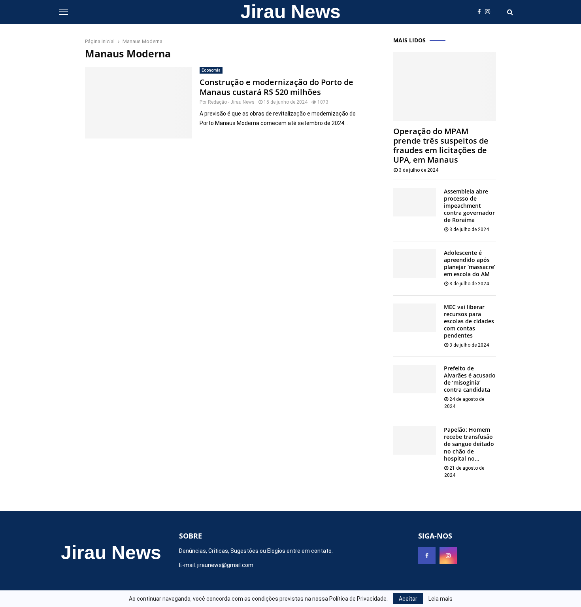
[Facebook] (481, 12)
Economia (211, 70)
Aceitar (408, 599)
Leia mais (440, 598)
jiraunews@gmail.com (225, 565)
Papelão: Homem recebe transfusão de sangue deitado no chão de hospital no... (469, 444)
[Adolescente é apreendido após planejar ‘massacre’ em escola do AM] (414, 263)
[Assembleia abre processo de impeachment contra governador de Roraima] (414, 202)
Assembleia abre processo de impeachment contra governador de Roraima (469, 206)
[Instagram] (489, 12)
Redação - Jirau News (231, 102)
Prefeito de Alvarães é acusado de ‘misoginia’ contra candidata (470, 378)
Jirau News (290, 11)
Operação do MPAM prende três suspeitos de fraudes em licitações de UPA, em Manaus (441, 145)
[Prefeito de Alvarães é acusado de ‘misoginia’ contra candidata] (414, 379)
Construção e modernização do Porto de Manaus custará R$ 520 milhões (276, 87)
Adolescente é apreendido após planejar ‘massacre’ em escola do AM (469, 263)
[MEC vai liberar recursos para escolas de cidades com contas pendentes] (414, 318)
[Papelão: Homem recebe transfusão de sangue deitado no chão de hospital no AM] (414, 440)
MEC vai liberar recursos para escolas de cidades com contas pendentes (469, 321)
